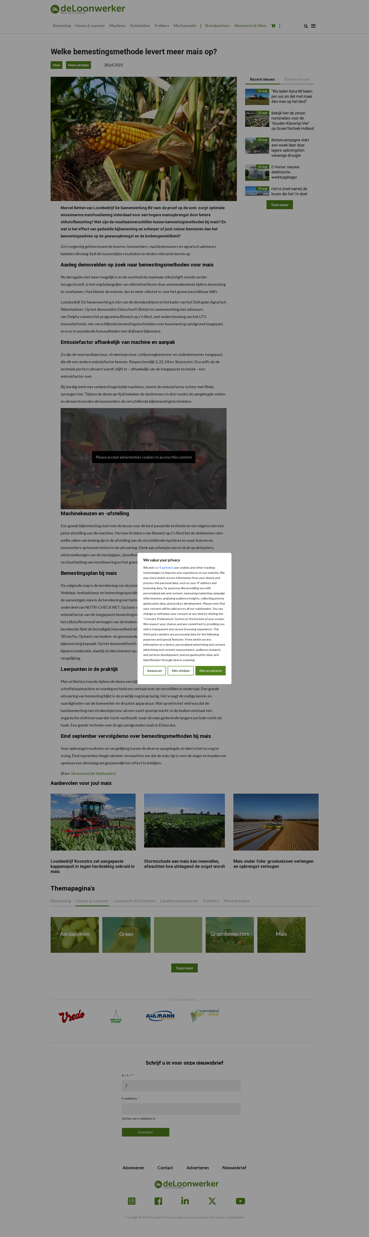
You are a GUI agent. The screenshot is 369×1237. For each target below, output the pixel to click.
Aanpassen (154, 670)
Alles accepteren (210, 670)
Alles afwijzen (181, 670)
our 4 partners (163, 567)
